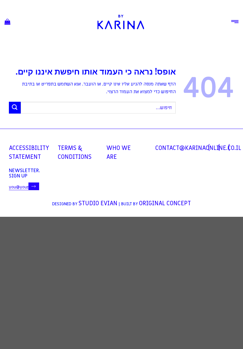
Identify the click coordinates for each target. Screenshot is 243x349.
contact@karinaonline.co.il (198, 148)
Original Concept (165, 203)
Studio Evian (98, 203)
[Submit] (15, 107)
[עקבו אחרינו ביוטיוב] (229, 147)
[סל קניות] (7, 22)
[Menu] (235, 21)
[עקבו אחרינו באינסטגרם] (219, 147)
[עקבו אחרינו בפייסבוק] (209, 147)
